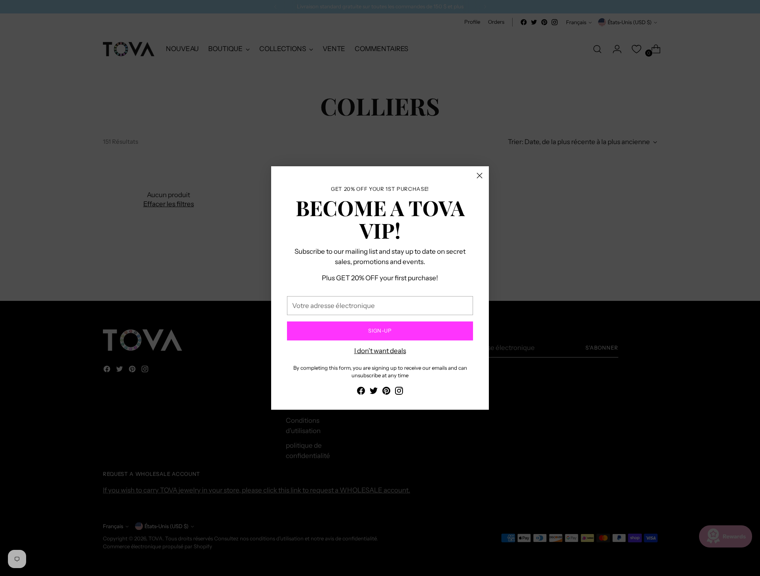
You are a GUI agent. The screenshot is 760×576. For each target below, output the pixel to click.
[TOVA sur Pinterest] (386, 392)
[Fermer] (479, 175)
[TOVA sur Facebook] (361, 392)
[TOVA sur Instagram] (399, 392)
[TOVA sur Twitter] (373, 392)
